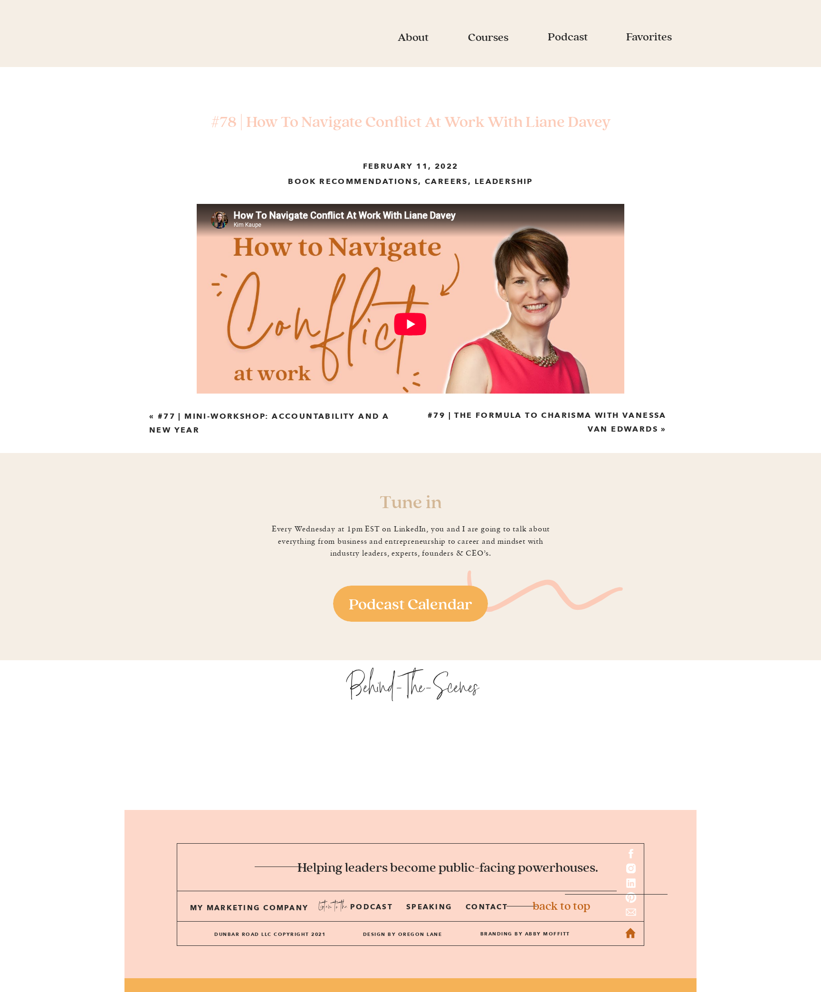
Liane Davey (599, 450)
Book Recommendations (353, 181)
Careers (446, 181)
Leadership (504, 181)
